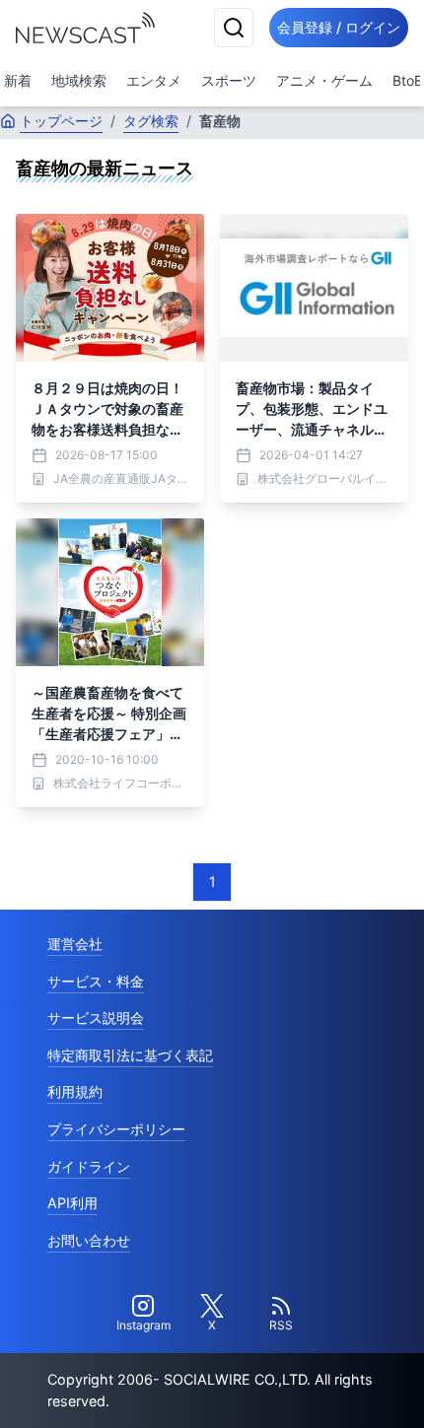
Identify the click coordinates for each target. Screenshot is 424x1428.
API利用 (72, 1202)
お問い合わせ (88, 1240)
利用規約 (75, 1091)
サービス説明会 (95, 1017)
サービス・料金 (95, 981)
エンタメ (153, 80)
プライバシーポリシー (116, 1129)
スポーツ (228, 80)
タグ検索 (150, 120)
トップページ (61, 120)
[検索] (233, 27)
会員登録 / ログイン (338, 27)
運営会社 (75, 943)
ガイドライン (88, 1166)
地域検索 (78, 80)
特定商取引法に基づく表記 (130, 1055)
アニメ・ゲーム (324, 80)
